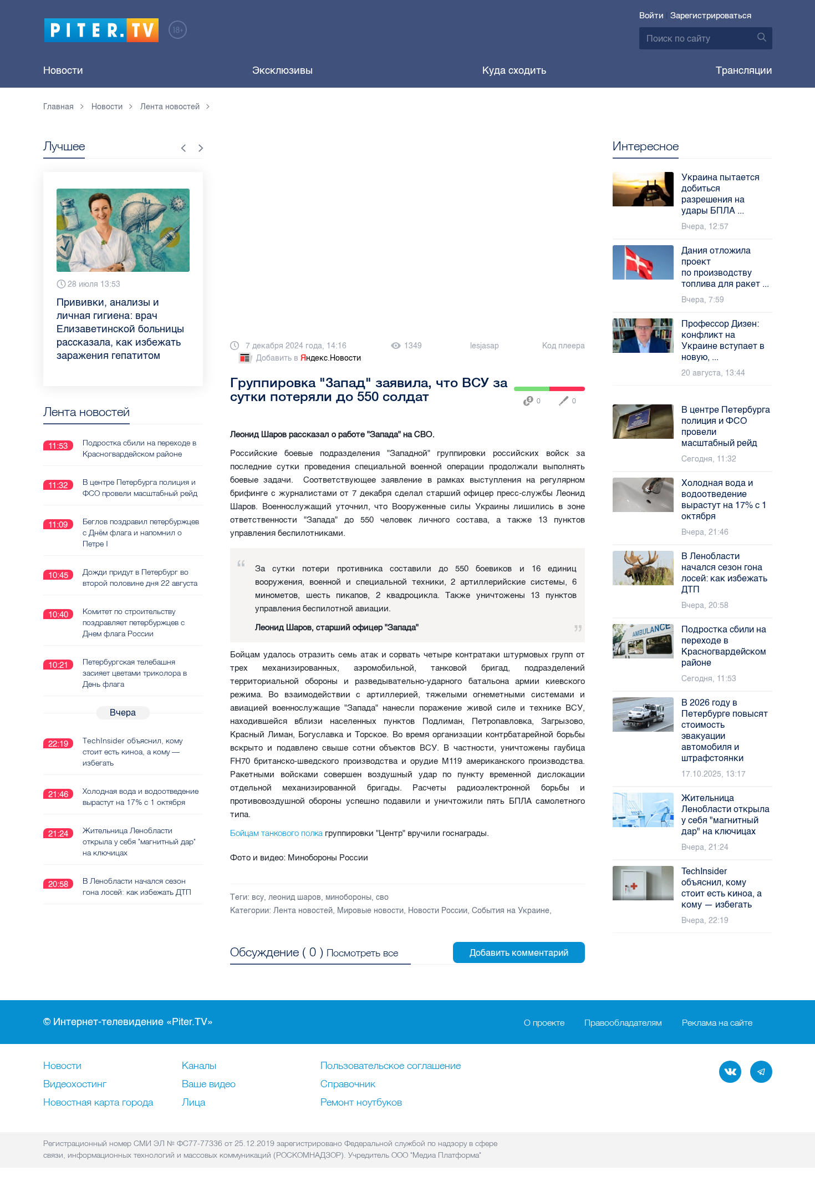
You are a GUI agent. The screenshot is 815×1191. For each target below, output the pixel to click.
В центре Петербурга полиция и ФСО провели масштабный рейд (140, 487)
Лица (193, 1102)
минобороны (348, 897)
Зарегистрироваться (710, 16)
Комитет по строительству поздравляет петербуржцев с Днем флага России (134, 622)
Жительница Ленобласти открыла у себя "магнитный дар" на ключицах (139, 841)
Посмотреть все (362, 952)
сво (382, 897)
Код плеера (563, 346)
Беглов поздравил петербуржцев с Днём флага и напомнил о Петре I (141, 532)
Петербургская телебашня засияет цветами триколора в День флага (135, 673)
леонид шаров (294, 897)
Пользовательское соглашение (390, 1066)
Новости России (437, 910)
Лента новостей (303, 910)
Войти (651, 16)
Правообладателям (623, 1022)
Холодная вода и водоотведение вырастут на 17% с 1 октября (140, 796)
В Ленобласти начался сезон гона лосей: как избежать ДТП (137, 886)
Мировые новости (370, 910)
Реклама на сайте (717, 1022)
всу (258, 897)
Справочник (347, 1084)
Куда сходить (514, 70)
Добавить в (308, 358)
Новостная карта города (98, 1102)
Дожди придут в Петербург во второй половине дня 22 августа (140, 577)
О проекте (544, 1022)
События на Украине (510, 910)
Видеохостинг (74, 1084)
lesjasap (484, 346)
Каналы (199, 1066)
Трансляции (744, 70)
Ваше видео (209, 1084)
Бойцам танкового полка (276, 833)
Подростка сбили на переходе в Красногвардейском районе (139, 448)
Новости (63, 70)
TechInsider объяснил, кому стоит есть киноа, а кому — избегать (132, 752)
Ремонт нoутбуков (361, 1102)
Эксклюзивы (282, 70)
